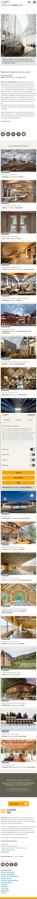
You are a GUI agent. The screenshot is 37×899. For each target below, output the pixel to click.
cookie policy (19, 443)
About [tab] (30, 420)
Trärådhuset (4, 888)
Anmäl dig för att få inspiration (18, 789)
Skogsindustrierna (6, 882)
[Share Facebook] (18, 134)
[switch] (32, 454)
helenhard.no (7, 121)
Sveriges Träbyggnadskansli (9, 880)
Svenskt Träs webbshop (8, 874)
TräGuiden (4, 884)
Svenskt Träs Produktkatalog (9, 876)
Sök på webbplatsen (30, 2)
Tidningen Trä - (12, 5)
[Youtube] (7, 864)
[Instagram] (16, 864)
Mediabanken (5, 890)
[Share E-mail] (24, 134)
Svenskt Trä (5, 2)
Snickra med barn (6, 878)
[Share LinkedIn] (8, 134)
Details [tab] (18, 420)
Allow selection (18, 477)
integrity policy (7, 443)
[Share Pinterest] (13, 134)
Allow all (18, 472)
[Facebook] (11, 864)
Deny (18, 482)
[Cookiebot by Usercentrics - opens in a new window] (27, 415)
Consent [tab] (6, 420)
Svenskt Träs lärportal (7, 872)
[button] (34, 2)
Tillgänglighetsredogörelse (9, 841)
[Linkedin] (3, 864)
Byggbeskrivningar (6, 870)
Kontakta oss (5, 852)
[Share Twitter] (3, 134)
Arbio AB (3, 893)
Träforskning (5, 886)
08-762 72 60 (10, 850)
